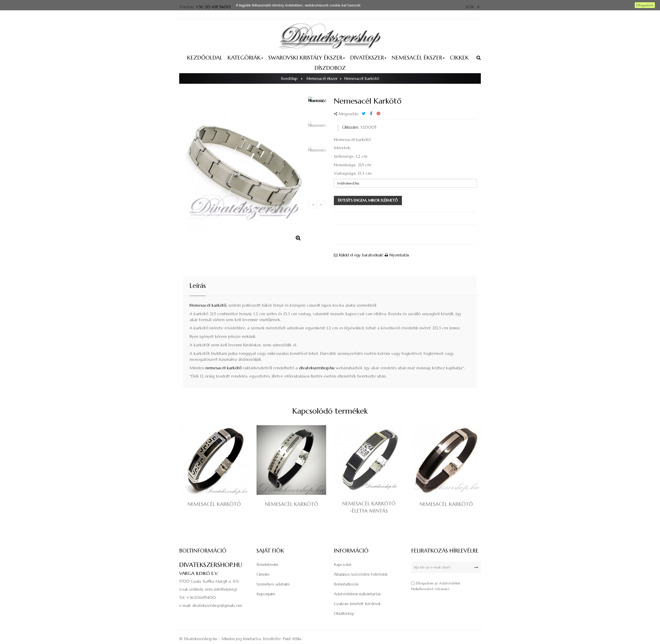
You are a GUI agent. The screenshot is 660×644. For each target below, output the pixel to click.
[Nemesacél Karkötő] (317, 108)
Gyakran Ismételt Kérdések (357, 603)
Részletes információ (379, 5)
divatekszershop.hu (316, 367)
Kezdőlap (289, 78)
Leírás (197, 286)
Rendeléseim (267, 564)
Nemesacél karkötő (207, 305)
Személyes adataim (273, 584)
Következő (321, 204)
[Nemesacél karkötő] (214, 459)
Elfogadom (645, 5)
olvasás (442, 589)
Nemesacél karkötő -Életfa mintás (368, 507)
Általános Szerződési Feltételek (360, 574)
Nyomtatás (398, 255)
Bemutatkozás (346, 584)
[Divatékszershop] (330, 35)
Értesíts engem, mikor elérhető (368, 200)
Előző (313, 204)
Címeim (263, 574)
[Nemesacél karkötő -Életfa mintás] (368, 459)
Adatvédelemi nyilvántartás (357, 593)
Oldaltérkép (344, 613)
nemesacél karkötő (223, 367)
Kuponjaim (266, 593)
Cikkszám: (350, 127)
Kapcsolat (342, 564)
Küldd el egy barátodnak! (360, 255)
